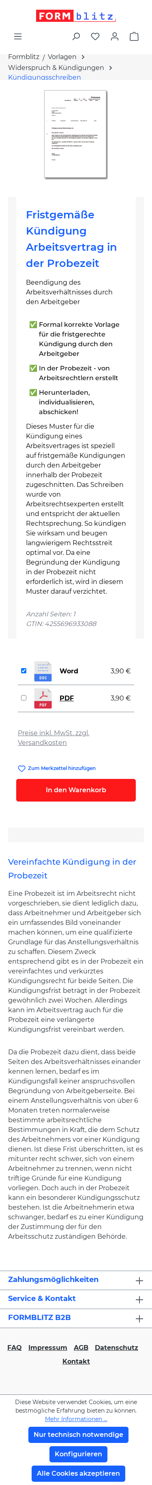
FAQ (14, 1348)
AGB (81, 1348)
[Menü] (18, 36)
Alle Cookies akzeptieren (78, 1473)
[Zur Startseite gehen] (76, 16)
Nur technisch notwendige (78, 1434)
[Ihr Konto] (114, 36)
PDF (67, 698)
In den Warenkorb (76, 790)
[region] (76, 135)
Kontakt (76, 1361)
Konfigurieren (78, 1454)
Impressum (47, 1348)
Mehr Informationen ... (76, 1419)
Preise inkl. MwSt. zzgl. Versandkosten (53, 738)
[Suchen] (76, 36)
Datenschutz (116, 1348)
